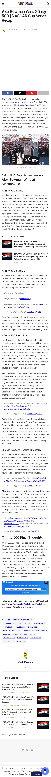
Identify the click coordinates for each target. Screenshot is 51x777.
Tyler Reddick (9, 641)
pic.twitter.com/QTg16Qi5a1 (16, 526)
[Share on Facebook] (7, 93)
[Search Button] (48, 3)
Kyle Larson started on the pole (16, 195)
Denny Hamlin (39, 623)
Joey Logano (8, 627)
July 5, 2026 (20, 727)
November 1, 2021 (30, 30)
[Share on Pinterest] (31, 93)
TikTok (39, 604)
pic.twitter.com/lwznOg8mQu (17, 409)
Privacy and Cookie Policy (19, 774)
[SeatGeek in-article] (25, 587)
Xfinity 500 (21, 641)
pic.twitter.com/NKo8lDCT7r (32, 481)
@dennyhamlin (23, 521)
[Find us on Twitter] (23, 750)
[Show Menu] (3, 3)
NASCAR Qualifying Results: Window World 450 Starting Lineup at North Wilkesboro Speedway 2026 (31, 256)
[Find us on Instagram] (27, 750)
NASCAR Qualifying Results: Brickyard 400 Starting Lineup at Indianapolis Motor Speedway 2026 (30, 244)
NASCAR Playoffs (27, 634)
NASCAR (44, 630)
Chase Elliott (25, 623)
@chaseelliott (24, 298)
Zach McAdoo (14, 30)
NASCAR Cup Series (10, 634)
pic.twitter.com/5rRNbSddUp (17, 307)
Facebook (17, 604)
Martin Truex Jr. (10, 630)
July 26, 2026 (19, 249)
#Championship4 (15, 518)
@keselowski (12, 406)
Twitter (8, 604)
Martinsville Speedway (24, 105)
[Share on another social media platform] (43, 93)
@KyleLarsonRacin (37, 518)
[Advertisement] (25, 62)
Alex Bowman (13, 620)
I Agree (37, 774)
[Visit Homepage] (25, 3)
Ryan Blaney (22, 638)
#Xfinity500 (41, 304)
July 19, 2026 (19, 262)
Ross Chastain (9, 638)
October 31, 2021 (34, 312)
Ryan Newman (35, 638)
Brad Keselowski (10, 623)
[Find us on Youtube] (32, 750)
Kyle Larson (33, 627)
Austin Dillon (27, 620)
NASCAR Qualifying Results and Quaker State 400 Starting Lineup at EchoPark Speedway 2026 (17, 711)
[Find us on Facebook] (18, 750)
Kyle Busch (21, 627)
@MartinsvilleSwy (12, 481)
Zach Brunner (9, 692)
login (9, 735)
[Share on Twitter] (20, 93)
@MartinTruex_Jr (11, 523)
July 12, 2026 (20, 717)
